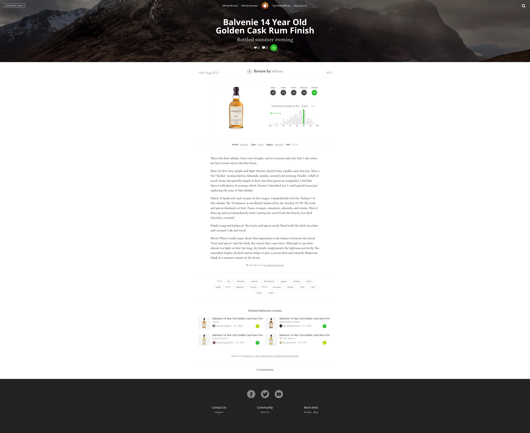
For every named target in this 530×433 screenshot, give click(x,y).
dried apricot (269, 281)
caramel (254, 281)
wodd (270, 293)
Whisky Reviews (250, 5)
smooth (253, 287)
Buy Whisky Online (14, 5)
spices (259, 293)
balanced (239, 287)
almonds (240, 281)
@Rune (277, 71)
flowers (290, 287)
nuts (313, 287)
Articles (308, 412)
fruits (302, 287)
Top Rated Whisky (281, 5)
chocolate (277, 287)
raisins (309, 281)
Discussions (300, 5)
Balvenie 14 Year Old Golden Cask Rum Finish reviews (271, 356)
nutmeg (296, 281)
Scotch (260, 144)
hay (228, 281)
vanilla (218, 287)
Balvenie (244, 144)
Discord (265, 412)
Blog (315, 412)
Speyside (279, 144)
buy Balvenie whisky (273, 265)
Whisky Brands (230, 5)
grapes (284, 281)
